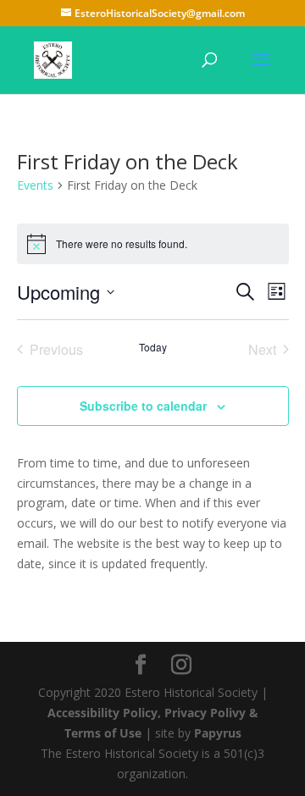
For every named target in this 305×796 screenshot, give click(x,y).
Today (153, 347)
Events (35, 185)
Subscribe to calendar (143, 405)
